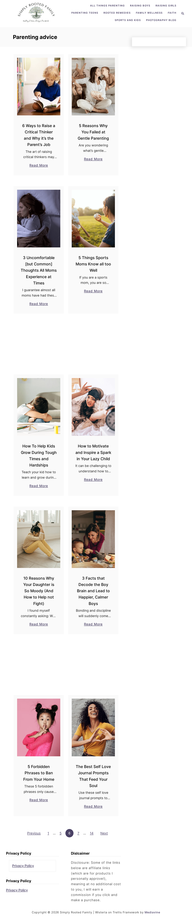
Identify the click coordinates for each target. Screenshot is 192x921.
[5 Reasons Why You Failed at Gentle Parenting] (93, 86)
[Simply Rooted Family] (38, 23)
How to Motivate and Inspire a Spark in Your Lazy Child (93, 452)
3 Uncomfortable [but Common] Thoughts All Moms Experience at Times (39, 270)
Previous (34, 833)
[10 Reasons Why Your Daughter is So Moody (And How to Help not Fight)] (38, 539)
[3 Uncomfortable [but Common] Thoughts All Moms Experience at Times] (38, 218)
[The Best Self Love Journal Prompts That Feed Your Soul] (93, 727)
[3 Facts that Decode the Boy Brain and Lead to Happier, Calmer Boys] (93, 539)
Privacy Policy (23, 866)
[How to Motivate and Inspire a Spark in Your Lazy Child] (93, 407)
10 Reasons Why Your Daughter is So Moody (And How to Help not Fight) (38, 591)
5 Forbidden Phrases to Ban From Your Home (38, 773)
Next (104, 833)
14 (91, 833)
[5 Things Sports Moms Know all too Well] (93, 218)
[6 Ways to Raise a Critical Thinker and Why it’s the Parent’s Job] (38, 86)
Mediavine (152, 912)
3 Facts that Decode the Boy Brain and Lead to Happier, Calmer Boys (93, 591)
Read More (38, 165)
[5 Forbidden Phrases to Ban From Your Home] (38, 727)
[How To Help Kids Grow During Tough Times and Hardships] (38, 407)
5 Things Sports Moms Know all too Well (93, 264)
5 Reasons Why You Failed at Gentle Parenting (93, 132)
